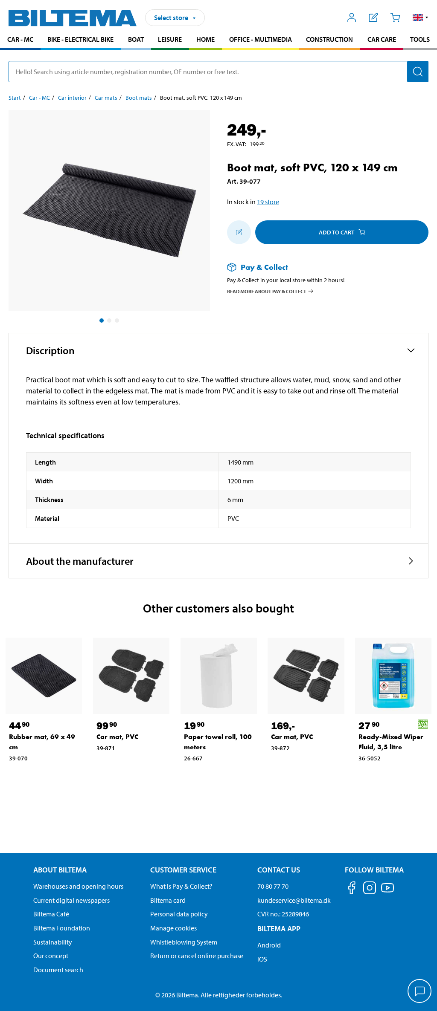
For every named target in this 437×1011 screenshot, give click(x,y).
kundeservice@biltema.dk (294, 900)
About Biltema (60, 870)
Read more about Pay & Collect (266, 291)
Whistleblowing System (183, 942)
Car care (381, 39)
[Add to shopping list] (239, 232)
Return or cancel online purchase (196, 955)
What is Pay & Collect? (181, 886)
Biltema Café (51, 914)
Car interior (72, 97)
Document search (58, 969)
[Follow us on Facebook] (351, 889)
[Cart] (395, 17)
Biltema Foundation (61, 928)
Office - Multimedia (260, 39)
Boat (136, 39)
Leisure (170, 39)
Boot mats (138, 97)
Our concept (50, 955)
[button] (420, 17)
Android (269, 945)
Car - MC (20, 39)
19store (268, 201)
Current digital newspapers (71, 900)
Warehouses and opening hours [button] (78, 886)
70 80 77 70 (272, 886)
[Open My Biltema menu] (352, 17)
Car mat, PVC (117, 736)
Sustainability (52, 942)
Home (205, 39)
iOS (262, 959)
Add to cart (336, 232)
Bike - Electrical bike (80, 39)
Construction (329, 39)
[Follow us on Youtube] (387, 892)
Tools (420, 39)
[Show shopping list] (374, 17)
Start (15, 97)
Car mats (106, 97)
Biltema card (168, 900)
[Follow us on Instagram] (369, 889)
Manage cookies (173, 928)
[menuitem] (20, 40)
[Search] (417, 71)
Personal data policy (179, 914)
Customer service (183, 870)
